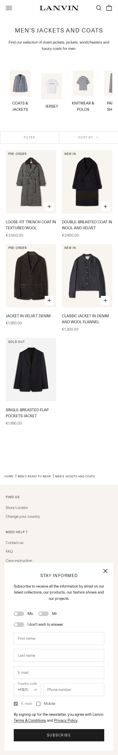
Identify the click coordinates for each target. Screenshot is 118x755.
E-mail (26, 703)
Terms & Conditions (30, 720)
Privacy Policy (65, 720)
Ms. (30, 613)
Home (9, 476)
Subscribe (59, 735)
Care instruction (19, 560)
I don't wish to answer (45, 624)
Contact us (14, 542)
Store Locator (17, 507)
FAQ (9, 551)
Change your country (23, 516)
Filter (30, 137)
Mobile (49, 703)
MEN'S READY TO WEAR (34, 476)
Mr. (55, 613)
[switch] (19, 613)
